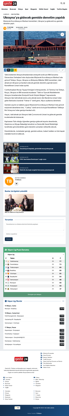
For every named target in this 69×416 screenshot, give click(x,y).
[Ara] (61, 3)
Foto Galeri (8, 377)
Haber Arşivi (46, 367)
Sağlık (52, 9)
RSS (18, 408)
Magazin (33, 9)
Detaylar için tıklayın (34, 294)
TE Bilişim (39, 413)
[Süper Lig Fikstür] (63, 301)
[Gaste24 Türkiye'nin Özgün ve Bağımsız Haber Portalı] (10, 3)
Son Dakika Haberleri (49, 365)
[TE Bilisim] (9, 181)
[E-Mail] (16, 183)
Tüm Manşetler (47, 363)
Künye (37, 399)
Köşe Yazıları (8, 399)
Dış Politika (15, 14)
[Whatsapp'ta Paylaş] (12, 70)
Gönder (8, 239)
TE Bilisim (18, 180)
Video (37, 377)
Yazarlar (7, 379)
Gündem (4, 9)
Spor (26, 9)
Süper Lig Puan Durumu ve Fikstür (52, 361)
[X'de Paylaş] (8, 70)
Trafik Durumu (47, 359)
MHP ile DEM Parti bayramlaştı (14, 212)
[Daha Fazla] (15, 70)
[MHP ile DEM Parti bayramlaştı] (19, 202)
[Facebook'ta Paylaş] (5, 70)
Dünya (20, 9)
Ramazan (7, 397)
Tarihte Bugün (62, 9)
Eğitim (37, 381)
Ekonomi (13, 9)
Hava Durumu (47, 355)
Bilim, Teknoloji (39, 379)
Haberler (6, 14)
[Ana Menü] (64, 3)
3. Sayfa (37, 395)
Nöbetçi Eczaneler (48, 353)
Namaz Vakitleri (47, 357)
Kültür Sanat (43, 9)
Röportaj (38, 397)
